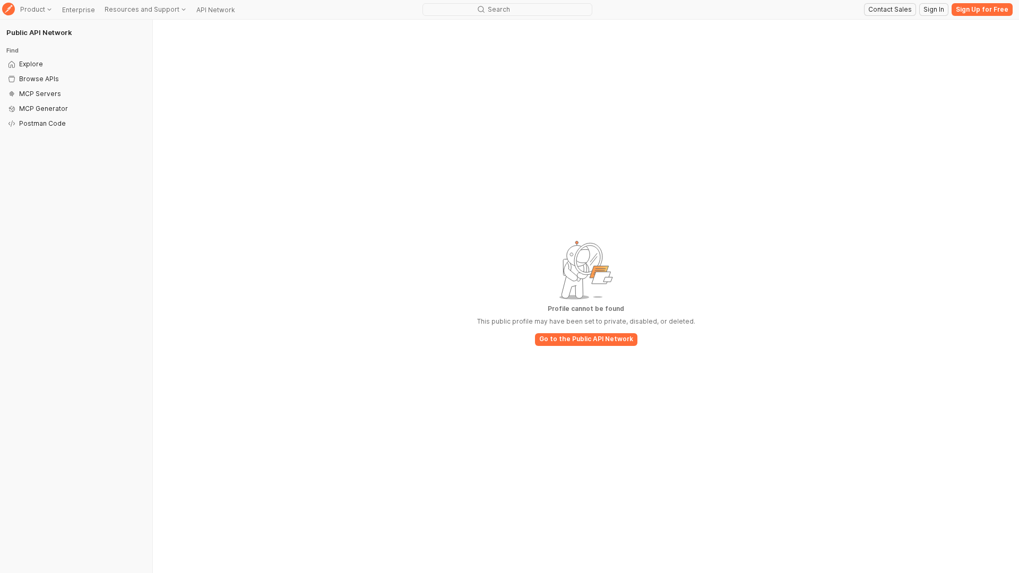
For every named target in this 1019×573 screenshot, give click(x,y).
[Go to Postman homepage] (8, 10)
